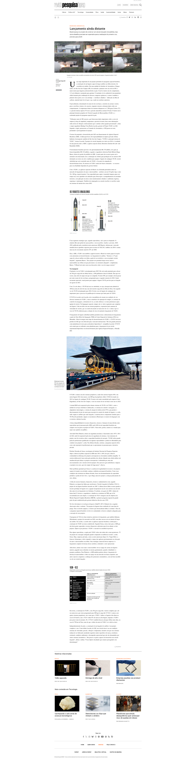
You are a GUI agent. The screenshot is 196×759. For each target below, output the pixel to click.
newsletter (125, 5)
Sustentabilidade (110, 12)
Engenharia (58, 90)
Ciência (64, 12)
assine (119, 5)
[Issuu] (111, 736)
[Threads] (95, 736)
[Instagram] (89, 736)
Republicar (123, 17)
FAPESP (76, 752)
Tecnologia (80, 12)
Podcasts (131, 12)
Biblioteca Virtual (101, 752)
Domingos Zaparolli (60, 81)
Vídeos (125, 12)
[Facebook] (84, 736)
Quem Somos (91, 744)
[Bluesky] (92, 736)
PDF (58, 17)
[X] (86, 736)
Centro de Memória (116, 752)
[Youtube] (102, 736)
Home (82, 744)
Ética (97, 12)
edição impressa (134, 5)
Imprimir (55, 17)
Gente (119, 12)
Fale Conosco (111, 744)
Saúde (102, 12)
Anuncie (101, 744)
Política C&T (71, 12)
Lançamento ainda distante (87, 29)
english (135, 0)
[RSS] (108, 736)
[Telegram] (99, 736)
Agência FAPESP (87, 752)
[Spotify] (106, 736)
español (140, 0)
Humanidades (89, 12)
